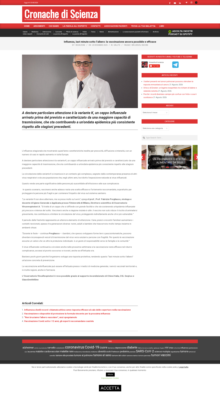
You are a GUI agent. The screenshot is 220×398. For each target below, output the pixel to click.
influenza (136, 45)
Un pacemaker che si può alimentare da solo (169, 161)
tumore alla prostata (64, 355)
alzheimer (28, 347)
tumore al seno (102, 355)
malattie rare (66, 351)
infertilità (177, 348)
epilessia (156, 348)
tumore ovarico (132, 356)
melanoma (78, 352)
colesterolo (60, 348)
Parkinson (115, 352)
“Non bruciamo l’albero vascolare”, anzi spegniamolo (50, 317)
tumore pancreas (144, 356)
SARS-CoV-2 (145, 351)
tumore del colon (119, 355)
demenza (111, 348)
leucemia (31, 352)
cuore (103, 347)
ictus (171, 348)
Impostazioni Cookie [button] (110, 378)
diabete (132, 347)
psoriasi (132, 352)
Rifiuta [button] (110, 374)
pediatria (124, 351)
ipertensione (193, 348)
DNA (139, 348)
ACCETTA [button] (110, 388)
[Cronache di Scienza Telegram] (175, 67)
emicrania (144, 348)
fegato (162, 348)
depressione (120, 348)
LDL (26, 352)
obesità (102, 351)
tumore (184, 351)
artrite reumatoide (40, 348)
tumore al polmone (83, 355)
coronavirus (74, 347)
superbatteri (175, 352)
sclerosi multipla (162, 351)
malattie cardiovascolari (47, 351)
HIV (166, 347)
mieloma (94, 352)
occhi (108, 351)
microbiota (86, 352)
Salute (117, 45)
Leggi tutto (183, 367)
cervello (51, 347)
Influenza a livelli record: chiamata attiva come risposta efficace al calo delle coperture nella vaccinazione (77, 310)
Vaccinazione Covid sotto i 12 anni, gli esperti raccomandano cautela (59, 321)
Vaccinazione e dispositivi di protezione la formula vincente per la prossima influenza (67, 313)
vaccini (144, 45)
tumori (155, 355)
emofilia (150, 348)
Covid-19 (92, 347)
